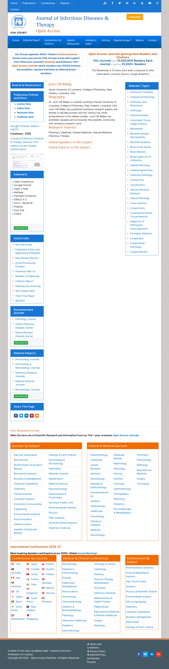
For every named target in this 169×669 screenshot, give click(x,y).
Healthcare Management (69, 584)
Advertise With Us (25, 271)
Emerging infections (141, 233)
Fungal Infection (139, 251)
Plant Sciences (57, 517)
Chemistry (19, 488)
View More (20, 228)
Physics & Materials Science (141, 591)
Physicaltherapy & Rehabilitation (123, 511)
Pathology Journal (25, 319)
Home (13, 3)
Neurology (119, 468)
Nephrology (120, 463)
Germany (16, 586)
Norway (50, 593)
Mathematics (56, 478)
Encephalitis (137, 238)
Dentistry (95, 473)
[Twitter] (145, 654)
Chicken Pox (137, 180)
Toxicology (143, 483)
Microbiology (97, 535)
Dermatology (97, 478)
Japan (18, 596)
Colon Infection (138, 203)
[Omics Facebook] (112, 3)
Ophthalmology (122, 488)
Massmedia (132, 621)
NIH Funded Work (25, 290)
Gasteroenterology (99, 494)
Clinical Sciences (23, 493)
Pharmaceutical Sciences (62, 507)
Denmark (47, 582)
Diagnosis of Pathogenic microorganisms (139, 225)
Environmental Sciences (27, 514)
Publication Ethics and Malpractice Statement (27, 251)
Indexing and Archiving (28, 286)
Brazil (18, 601)
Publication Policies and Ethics (26, 96)
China (33, 574)
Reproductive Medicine (144, 472)
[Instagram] (158, 654)
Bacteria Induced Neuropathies (139, 135)
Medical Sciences (58, 483)
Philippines (32, 619)
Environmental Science (138, 596)
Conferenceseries (66, 54)
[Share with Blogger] (37, 416)
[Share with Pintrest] (32, 416)
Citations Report (24, 281)
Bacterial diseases (140, 142)
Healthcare (96, 511)
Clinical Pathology (140, 198)
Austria (50, 569)
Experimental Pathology (137, 245)
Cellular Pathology (140, 165)
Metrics (140, 40)
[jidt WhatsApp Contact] (157, 3)
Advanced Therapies (141, 92)
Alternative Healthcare (74, 620)
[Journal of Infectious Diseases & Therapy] (18, 21)
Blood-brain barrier (140, 147)
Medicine (95, 529)
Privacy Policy (97, 651)
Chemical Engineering (26, 483)
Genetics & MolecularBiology (71, 608)
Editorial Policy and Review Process (96, 658)
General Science (23, 524)
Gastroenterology (72, 601)
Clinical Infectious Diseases (139, 191)
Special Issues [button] (122, 40)
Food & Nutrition (23, 519)
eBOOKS (20, 300)
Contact (14, 9)
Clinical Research (95, 466)
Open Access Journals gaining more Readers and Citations (123, 55)
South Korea (16, 608)
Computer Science (24, 498)
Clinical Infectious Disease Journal (24, 326)
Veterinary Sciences (59, 527)
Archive (105, 40)
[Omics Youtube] (150, 3)
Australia (16, 572)
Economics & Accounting (28, 504)
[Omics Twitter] (119, 3)
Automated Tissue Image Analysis (140, 122)
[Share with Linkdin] (26, 416)
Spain (33, 564)
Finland (50, 574)
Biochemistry (21, 459)
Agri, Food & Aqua (136, 581)
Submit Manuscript (73, 42)
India (33, 584)
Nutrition (118, 478)
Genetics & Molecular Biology (25, 531)
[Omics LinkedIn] (127, 3)
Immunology (97, 516)
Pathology (119, 498)
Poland (50, 564)
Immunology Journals (27, 359)
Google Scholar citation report (24, 127)
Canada (34, 569)
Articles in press (90, 42)
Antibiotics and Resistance (138, 104)
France (34, 579)
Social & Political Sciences (63, 522)
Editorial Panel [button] (31, 40)
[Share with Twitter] (21, 416)
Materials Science (58, 473)
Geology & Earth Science (62, 454)
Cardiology (96, 459)
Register (64, 3)
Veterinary (131, 606)
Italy (17, 577)
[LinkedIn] (152, 654)
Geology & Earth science (139, 627)
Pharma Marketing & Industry (137, 574)
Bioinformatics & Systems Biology (28, 466)
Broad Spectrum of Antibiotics (140, 158)
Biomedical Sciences (25, 473)
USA (18, 564)
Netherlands (18, 619)
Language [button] (134, 16)
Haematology (97, 506)
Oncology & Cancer (104, 564)
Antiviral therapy (139, 115)
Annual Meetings (87, 553)
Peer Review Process (27, 258)
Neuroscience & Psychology (57, 495)
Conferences (48, 3)
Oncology (119, 483)
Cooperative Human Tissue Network (141, 214)
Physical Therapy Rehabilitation (103, 581)
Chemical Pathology (141, 175)
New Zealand (31, 608)
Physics (53, 512)
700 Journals (102, 60)
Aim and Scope (23, 244)
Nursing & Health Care (61, 502)
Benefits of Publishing (27, 276)
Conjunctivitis (137, 208)
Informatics (55, 468)
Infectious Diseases (95, 523)
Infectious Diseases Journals (26, 374)
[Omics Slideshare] (142, 3)
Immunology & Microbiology (57, 461)
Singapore (32, 593)
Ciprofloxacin (137, 184)
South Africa (31, 600)
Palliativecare (101, 606)
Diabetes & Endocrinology (98, 485)
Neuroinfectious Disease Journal (24, 334)
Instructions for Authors (53, 42)
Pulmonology (144, 459)
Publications (29, 3)
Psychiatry (143, 454)
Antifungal (135, 110)
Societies (49, 61)
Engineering (20, 509)
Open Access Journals (25, 65)
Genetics (95, 501)
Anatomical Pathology (142, 97)
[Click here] (105, 3)
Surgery (141, 478)
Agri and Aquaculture (25, 454)
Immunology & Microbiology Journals (27, 366)
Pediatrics (119, 504)
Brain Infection (138, 151)
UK (17, 591)
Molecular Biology (119, 456)
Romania (46, 601)
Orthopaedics (121, 493)
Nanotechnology (58, 488)
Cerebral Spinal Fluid (141, 170)
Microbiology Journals (27, 389)
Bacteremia (136, 128)
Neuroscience (69, 591)
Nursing (118, 473)
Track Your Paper (24, 295)
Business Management (138, 617)
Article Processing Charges (25, 264)
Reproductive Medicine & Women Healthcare (106, 613)
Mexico (50, 587)
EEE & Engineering (136, 601)
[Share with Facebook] (16, 416)
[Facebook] (138, 654)
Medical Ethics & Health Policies (103, 600)
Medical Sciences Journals (24, 383)
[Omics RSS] (134, 3)
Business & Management (27, 478)
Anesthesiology (99, 454)
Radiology (142, 464)
